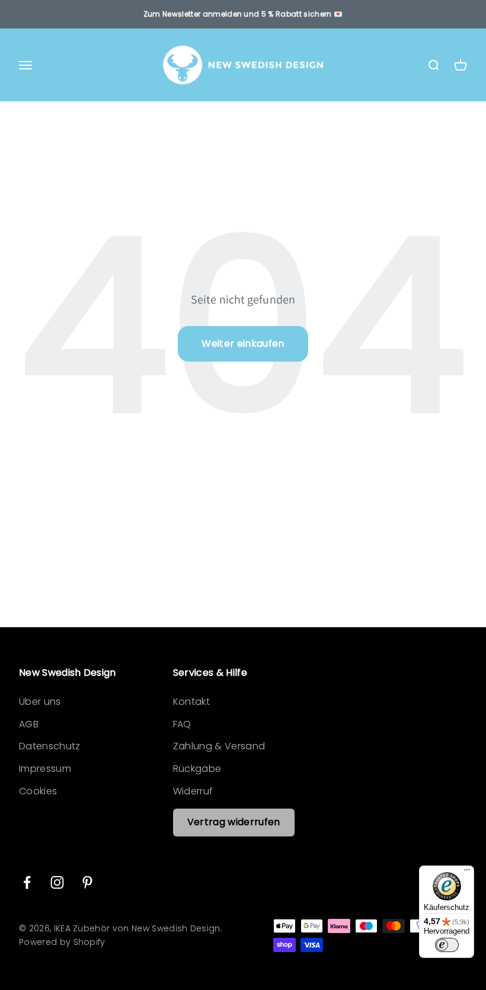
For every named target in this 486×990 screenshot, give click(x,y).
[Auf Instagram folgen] (57, 882)
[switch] (447, 945)
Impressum (45, 768)
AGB (29, 724)
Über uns (40, 701)
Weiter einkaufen (243, 343)
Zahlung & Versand (219, 746)
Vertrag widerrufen (233, 822)
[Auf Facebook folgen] (27, 882)
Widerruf (193, 791)
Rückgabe (197, 768)
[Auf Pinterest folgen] (87, 882)
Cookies (38, 791)
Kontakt (191, 701)
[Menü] (467, 873)
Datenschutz (50, 746)
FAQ (182, 724)
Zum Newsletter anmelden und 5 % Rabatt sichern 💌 (243, 14)
